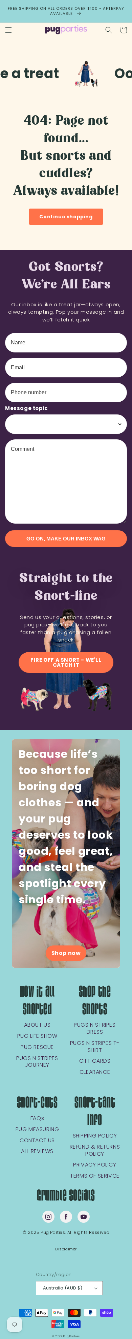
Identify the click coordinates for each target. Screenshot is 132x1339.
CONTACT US (37, 1140)
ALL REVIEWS (37, 1151)
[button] (8, 30)
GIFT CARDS (95, 1061)
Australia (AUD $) (63, 1288)
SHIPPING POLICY (95, 1136)
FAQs (37, 1118)
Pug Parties (71, 1336)
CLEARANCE (95, 1072)
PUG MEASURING (37, 1129)
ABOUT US (37, 1025)
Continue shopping (65, 216)
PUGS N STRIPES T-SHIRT (94, 1047)
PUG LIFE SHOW (37, 1036)
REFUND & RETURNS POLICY (95, 1151)
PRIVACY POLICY (94, 1165)
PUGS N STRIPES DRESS (94, 1029)
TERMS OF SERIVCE (94, 1176)
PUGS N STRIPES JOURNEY (37, 1062)
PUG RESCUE (37, 1047)
